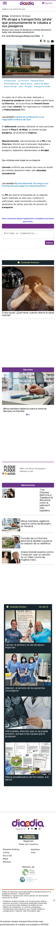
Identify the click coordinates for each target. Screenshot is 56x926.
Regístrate (28, 841)
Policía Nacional (11, 83)
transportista (10, 80)
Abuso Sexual (10, 86)
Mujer (5, 858)
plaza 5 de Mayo (41, 83)
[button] (6, 394)
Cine (33, 852)
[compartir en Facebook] (40, 41)
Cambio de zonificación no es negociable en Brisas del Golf (23, 118)
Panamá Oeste (37, 80)
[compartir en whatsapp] (48, 41)
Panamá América (11, 849)
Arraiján (28, 86)
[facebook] (28, 828)
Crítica (6, 852)
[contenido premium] (28, 836)
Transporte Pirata (42, 86)
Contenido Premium (29, 262)
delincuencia (26, 83)
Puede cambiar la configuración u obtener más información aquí (24, 910)
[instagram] (40, 828)
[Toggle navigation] (5, 3)
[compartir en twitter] (44, 41)
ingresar (49, 3)
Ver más (42, 607)
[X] (32, 828)
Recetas (7, 861)
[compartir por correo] (52, 41)
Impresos (35, 849)
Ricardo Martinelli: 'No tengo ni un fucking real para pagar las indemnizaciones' (25, 184)
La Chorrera (23, 80)
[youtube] (36, 828)
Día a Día (7, 855)
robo (20, 86)
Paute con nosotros (28, 844)
